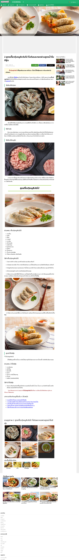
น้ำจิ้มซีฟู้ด (26, 468)
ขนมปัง (2, 548)
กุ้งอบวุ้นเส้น (3, 529)
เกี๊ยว (17, 468)
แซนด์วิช (2, 547)
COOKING (16, 1)
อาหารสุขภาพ (21, 5)
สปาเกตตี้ (2, 543)
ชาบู (1, 538)
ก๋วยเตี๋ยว (2, 515)
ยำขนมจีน (3, 526)
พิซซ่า (2, 536)
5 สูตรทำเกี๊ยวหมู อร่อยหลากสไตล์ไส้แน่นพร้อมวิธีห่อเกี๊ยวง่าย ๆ (21, 405)
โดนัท (2, 550)
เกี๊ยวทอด (8, 468)
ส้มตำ (2, 517)
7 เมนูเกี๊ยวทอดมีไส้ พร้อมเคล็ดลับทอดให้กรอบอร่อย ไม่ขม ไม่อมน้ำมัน (22, 401)
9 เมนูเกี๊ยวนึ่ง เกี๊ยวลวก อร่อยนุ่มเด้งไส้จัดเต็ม (16, 400)
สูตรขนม (42, 5)
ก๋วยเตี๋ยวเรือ (3, 521)
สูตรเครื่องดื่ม (51, 5)
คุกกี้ (1, 552)
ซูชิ (1, 545)
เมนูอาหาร (12, 5)
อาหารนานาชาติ (32, 5)
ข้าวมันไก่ (2, 519)
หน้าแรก (4, 5)
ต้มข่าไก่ (2, 527)
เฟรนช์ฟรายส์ (3, 541)
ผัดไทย (2, 522)
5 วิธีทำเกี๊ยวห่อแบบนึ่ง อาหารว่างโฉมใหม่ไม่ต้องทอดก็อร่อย (20, 407)
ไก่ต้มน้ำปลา (3, 524)
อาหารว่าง (35, 468)
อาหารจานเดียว (4, 557)
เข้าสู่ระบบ (74, 2)
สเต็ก (2, 540)
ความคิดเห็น (35, 65)
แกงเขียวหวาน (3, 531)
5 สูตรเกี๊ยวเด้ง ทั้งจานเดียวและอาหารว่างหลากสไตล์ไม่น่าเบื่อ (20, 403)
